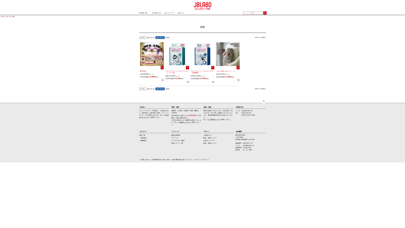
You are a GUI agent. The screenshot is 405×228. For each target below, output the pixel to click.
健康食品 (144, 140)
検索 (265, 13)
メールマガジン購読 (178, 140)
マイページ (170, 13)
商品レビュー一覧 (177, 143)
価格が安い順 (151, 37)
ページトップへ (263, 101)
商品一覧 (144, 13)
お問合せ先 (239, 107)
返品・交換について (210, 143)
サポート (207, 131)
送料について (184, 122)
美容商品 (144, 138)
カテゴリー (143, 131)
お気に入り (157, 13)
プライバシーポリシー (201, 159)
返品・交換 (207, 107)
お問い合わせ (145, 159)
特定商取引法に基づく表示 (161, 159)
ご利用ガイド (213, 119)
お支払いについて (209, 140)
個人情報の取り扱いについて (182, 159)
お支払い (143, 107)
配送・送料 (175, 107)
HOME (2, 16)
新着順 (167, 37)
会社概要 (239, 131)
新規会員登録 (175, 135)
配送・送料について (210, 138)
